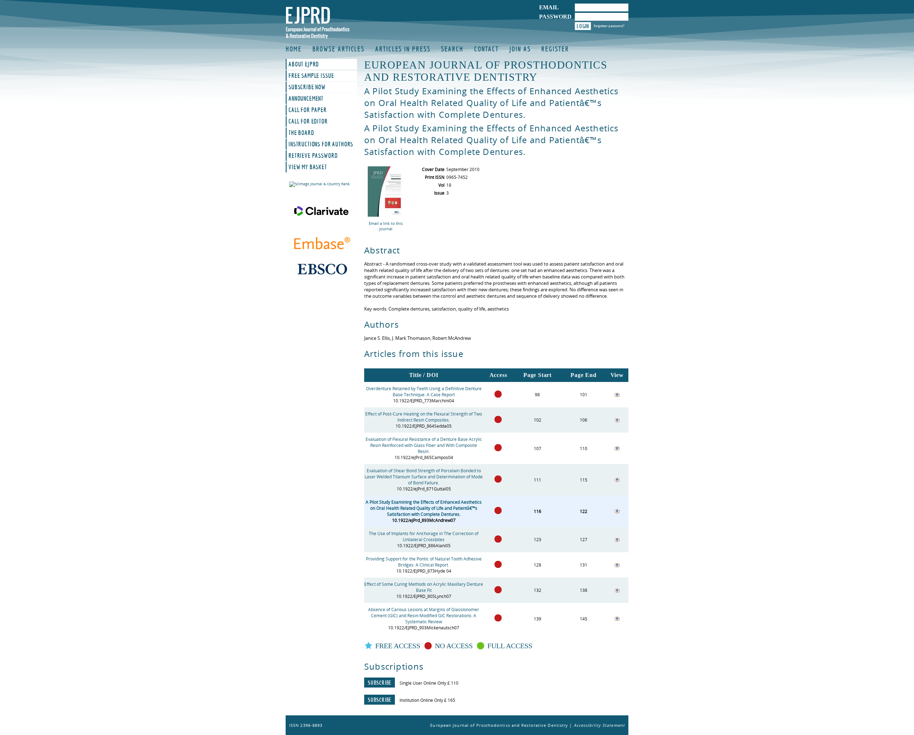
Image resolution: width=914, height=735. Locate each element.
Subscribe (379, 682)
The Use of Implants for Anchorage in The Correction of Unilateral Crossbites (423, 536)
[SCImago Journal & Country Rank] (321, 184)
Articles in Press (402, 49)
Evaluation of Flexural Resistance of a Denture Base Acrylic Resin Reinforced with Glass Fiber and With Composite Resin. (424, 445)
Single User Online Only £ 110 (429, 683)
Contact (486, 49)
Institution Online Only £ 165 (427, 700)
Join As (520, 49)
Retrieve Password (312, 155)
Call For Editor (308, 121)
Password (555, 17)
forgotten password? (609, 26)
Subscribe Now (307, 87)
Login (583, 26)
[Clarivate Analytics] (321, 211)
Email (549, 7)
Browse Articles (338, 49)
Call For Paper (307, 110)
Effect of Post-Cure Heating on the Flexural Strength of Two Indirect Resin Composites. (423, 417)
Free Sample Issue (311, 75)
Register (555, 49)
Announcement (305, 98)
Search (452, 49)
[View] (617, 396)
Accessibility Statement (599, 725)
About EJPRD (303, 64)
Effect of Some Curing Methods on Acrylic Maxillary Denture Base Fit (423, 587)
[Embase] (321, 244)
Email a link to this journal (386, 226)
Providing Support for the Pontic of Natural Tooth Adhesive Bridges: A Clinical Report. (424, 562)
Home (294, 49)
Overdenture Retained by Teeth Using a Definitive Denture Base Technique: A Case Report (424, 392)
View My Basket (307, 167)
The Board (301, 132)
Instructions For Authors (320, 144)
